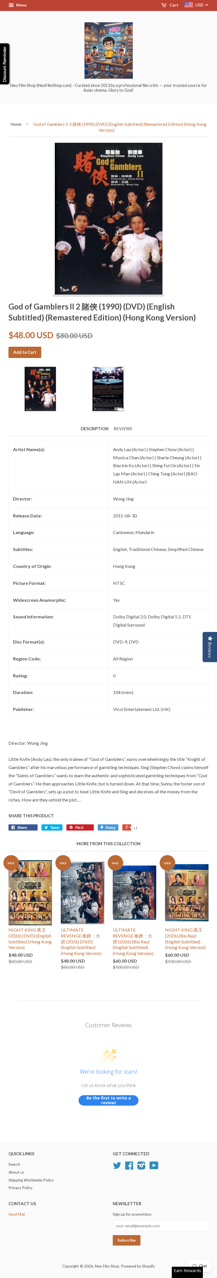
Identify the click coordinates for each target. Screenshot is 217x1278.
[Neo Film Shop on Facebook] (129, 1167)
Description (94, 428)
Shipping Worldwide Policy (31, 1180)
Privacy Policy (20, 1187)
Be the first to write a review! (108, 1100)
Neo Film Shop (107, 1266)
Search (14, 1164)
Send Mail (16, 1214)
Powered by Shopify (138, 1266)
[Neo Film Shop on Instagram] (141, 1167)
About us (16, 1172)
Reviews (123, 428)
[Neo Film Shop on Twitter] (117, 1167)
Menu (21, 5)
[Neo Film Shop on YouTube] (154, 1167)
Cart (173, 5)
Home (15, 124)
